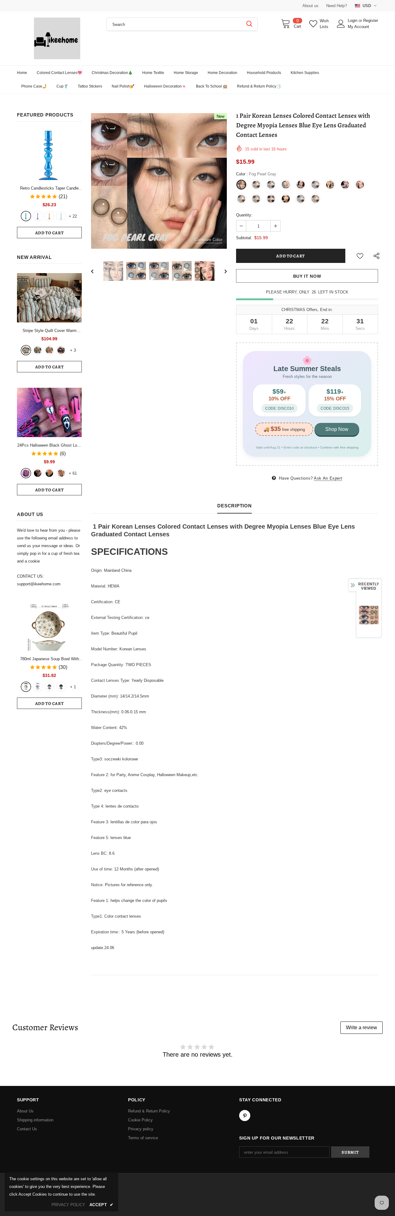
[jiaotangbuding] (61, 350)
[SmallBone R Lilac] (37, 216)
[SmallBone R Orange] (49, 216)
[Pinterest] (244, 1115)
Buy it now (307, 276)
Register (370, 20)
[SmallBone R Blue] (26, 216)
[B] (37, 686)
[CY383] (37, 473)
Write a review (361, 1027)
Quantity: (244, 215)
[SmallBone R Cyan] (61, 216)
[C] (49, 686)
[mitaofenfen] (49, 350)
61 (73, 473)
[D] (61, 686)
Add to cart (49, 233)
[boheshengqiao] (26, 350)
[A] (26, 686)
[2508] (49, 473)
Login (353, 20)
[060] (61, 473)
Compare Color (208, 239)
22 (73, 216)
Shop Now (336, 429)
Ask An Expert (328, 478)
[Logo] (57, 38)
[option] (159, 181)
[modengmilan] (37, 350)
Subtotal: (244, 237)
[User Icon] (341, 24)
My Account (358, 26)
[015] (26, 473)
